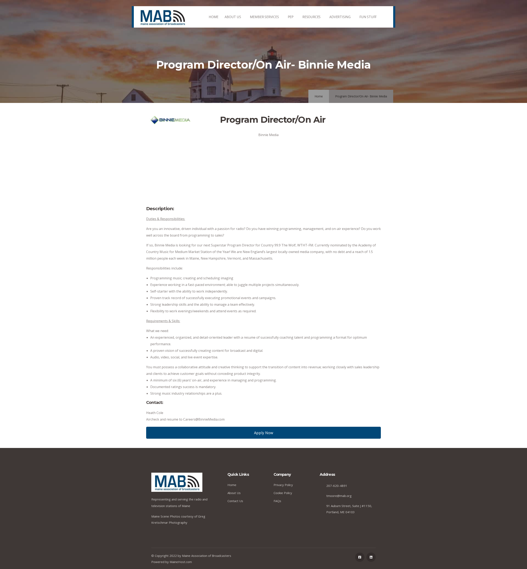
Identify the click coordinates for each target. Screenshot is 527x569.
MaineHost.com (181, 562)
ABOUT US (233, 17)
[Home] (162, 17)
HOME (213, 17)
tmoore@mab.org (339, 496)
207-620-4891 (336, 486)
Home (319, 96)
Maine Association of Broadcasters (206, 556)
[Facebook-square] (359, 557)
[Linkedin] (371, 557)
